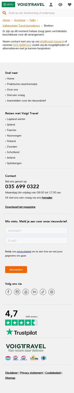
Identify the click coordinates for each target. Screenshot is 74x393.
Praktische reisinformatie (22, 84)
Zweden (12, 146)
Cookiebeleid (53, 372)
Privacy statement (31, 372)
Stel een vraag (16, 95)
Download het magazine (20, 207)
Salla (32, 20)
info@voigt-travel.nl (52, 41)
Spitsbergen (14, 163)
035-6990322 (22, 45)
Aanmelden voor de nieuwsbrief (26, 100)
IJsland (11, 124)
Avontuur (19, 20)
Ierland (11, 157)
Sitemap (10, 378)
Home (6, 20)
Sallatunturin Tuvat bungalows (21, 25)
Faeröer (11, 130)
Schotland (13, 152)
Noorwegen (14, 135)
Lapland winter (16, 119)
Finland (11, 141)
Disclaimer (11, 372)
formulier (47, 197)
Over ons (12, 89)
